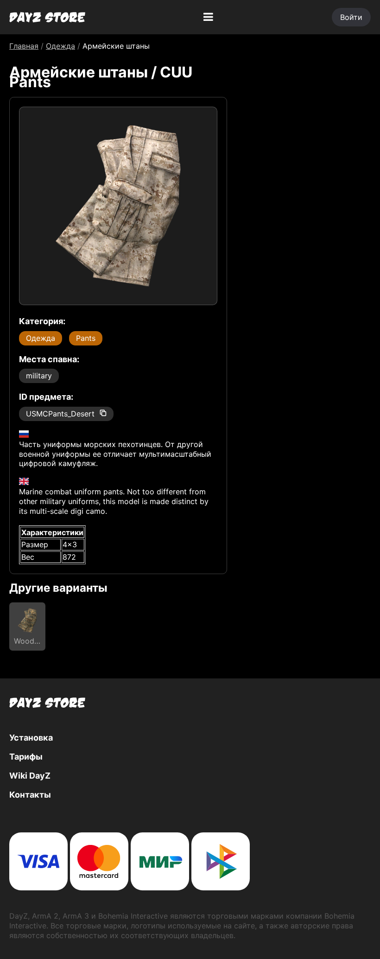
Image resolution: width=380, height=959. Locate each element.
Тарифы (26, 756)
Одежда (40, 338)
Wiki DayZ (30, 775)
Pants (85, 338)
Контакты (30, 794)
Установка (31, 737)
